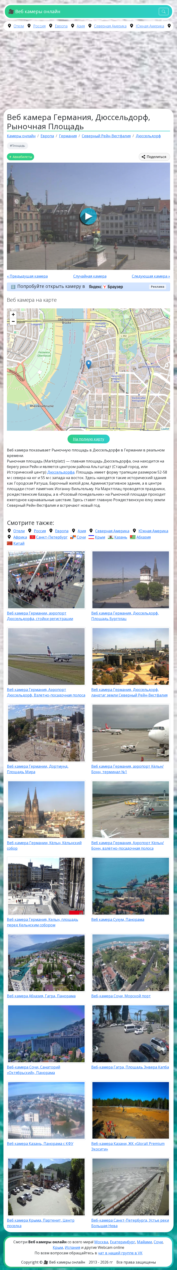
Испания (72, 1247)
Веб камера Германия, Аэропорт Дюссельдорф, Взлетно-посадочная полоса (46, 692)
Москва (101, 1241)
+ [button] (13, 314)
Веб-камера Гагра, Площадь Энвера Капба (130, 1067)
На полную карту (88, 439)
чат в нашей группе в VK (120, 1252)
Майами (144, 1241)
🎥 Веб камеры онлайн (34, 11)
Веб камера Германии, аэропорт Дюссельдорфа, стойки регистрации (40, 616)
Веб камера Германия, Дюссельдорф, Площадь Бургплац (125, 616)
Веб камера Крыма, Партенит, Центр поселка (40, 1223)
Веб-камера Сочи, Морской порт (121, 995)
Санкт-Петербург (52, 537)
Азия (81, 26)
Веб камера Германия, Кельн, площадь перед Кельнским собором (42, 922)
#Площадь (17, 145)
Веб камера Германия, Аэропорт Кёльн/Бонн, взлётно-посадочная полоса (127, 845)
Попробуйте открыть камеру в (51, 286)
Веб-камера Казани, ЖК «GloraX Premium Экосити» (128, 1146)
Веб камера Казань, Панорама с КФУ (40, 1143)
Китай (18, 543)
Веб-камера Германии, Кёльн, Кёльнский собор (44, 845)
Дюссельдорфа (60, 472)
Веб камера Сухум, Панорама (117, 919)
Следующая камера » (151, 276)
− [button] (13, 321)
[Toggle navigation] (163, 11)
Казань (120, 537)
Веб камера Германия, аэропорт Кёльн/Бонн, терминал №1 (127, 769)
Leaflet (165, 428)
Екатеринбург (122, 1241)
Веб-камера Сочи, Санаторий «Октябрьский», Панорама (33, 1070)
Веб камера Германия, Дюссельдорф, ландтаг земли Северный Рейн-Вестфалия (129, 692)
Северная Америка (110, 26)
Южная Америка (150, 26)
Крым (100, 537)
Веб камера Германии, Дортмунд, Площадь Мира (37, 769)
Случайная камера (89, 276)
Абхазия (143, 537)
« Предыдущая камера (27, 276)
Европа (61, 26)
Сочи (81, 537)
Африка (20, 537)
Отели (19, 26)
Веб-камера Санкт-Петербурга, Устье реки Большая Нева (130, 1223)
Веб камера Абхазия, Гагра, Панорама (41, 995)
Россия (39, 26)
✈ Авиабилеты (20, 157)
